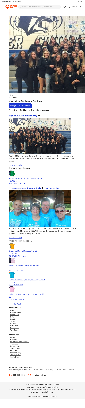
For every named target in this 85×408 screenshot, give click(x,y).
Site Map (56, 384)
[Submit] (20, 7)
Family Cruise (15, 346)
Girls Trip (13, 350)
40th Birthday (15, 355)
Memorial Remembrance (19, 342)
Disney (12, 337)
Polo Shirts (14, 326)
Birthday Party (15, 353)
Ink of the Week (15, 304)
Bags (12, 310)
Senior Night (14, 357)
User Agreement (62, 389)
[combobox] (39, 7)
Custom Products (32, 384)
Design (20, 106)
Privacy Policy (13, 389)
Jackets (13, 321)
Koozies (13, 323)
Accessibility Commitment (46, 389)
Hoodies (13, 319)
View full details (15, 165)
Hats (12, 317)
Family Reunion (52, 188)
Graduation (14, 344)
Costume (13, 340)
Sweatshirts (14, 328)
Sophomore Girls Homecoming (23, 115)
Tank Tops (14, 330)
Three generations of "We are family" (25, 188)
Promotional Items (45, 384)
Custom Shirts (15, 313)
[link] (11, 7)
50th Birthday (15, 348)
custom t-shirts (52, 387)
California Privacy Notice (27, 389)
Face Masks (14, 315)
